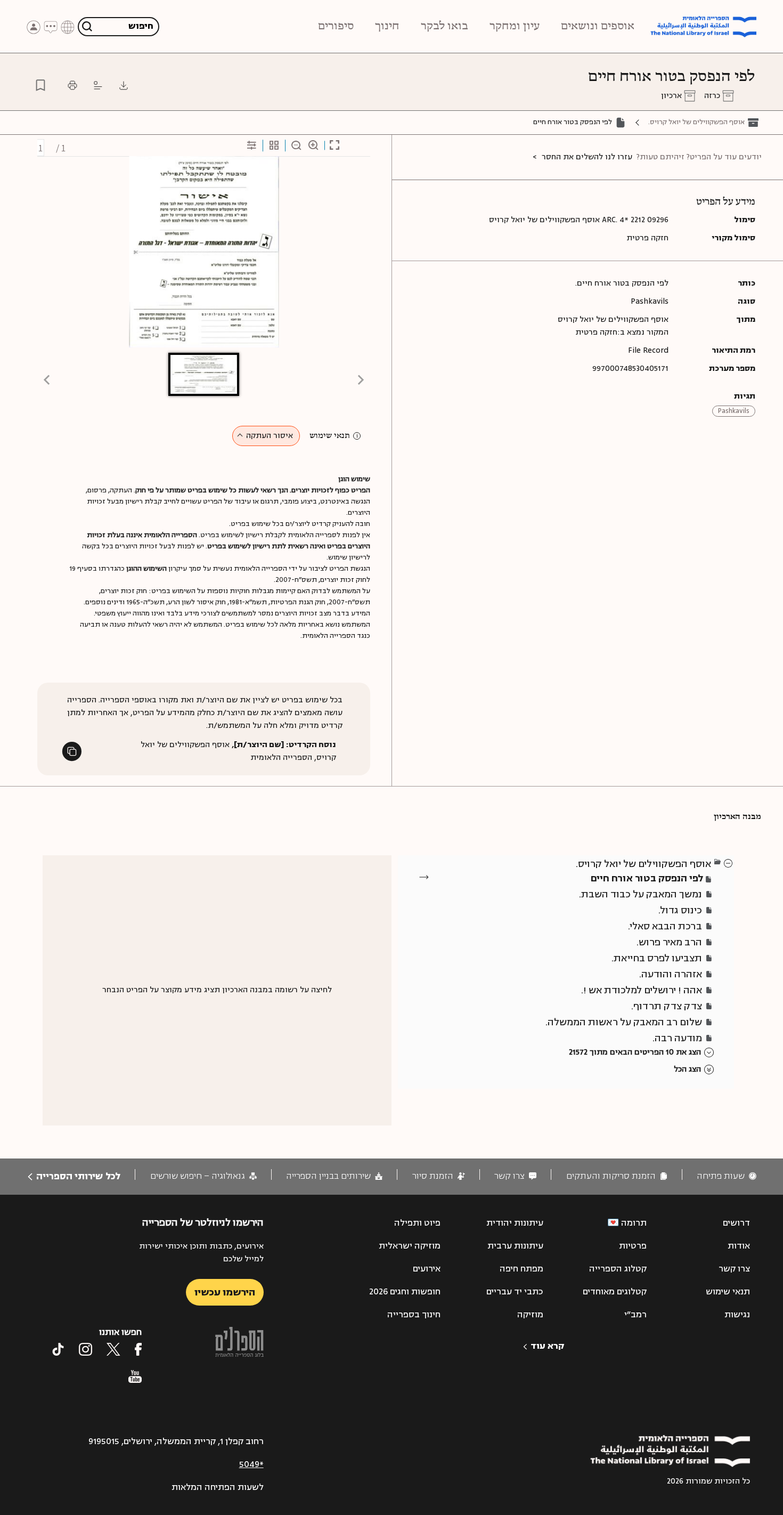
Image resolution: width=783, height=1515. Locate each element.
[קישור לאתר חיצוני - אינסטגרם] (85, 1349)
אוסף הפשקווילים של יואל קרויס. (696, 122)
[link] (726, 1176)
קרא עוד (547, 1346)
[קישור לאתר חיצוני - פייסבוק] (138, 1349)
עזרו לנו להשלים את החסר (587, 157)
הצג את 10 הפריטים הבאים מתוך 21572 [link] (635, 1052)
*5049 (251, 1464)
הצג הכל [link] (687, 1069)
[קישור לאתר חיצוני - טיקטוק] (58, 1349)
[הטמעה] (98, 85)
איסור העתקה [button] (269, 435)
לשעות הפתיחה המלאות (218, 1487)
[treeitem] (728, 863)
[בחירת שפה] (68, 26)
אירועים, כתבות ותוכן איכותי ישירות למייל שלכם (201, 1253)
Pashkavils (733, 411)
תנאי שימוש (329, 436)
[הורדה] (123, 85)
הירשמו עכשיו (224, 1292)
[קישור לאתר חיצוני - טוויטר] (113, 1349)
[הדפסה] (72, 85)
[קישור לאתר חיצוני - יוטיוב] (135, 1376)
